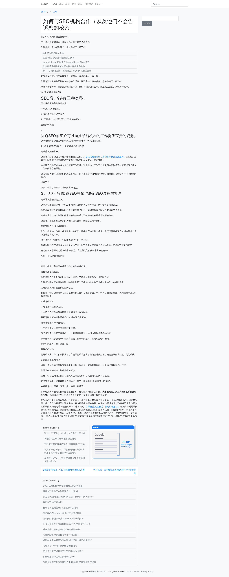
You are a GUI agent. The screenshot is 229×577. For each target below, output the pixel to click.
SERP (44, 3)
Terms (136, 571)
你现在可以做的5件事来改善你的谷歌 (60, 507)
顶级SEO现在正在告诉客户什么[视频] (61, 491)
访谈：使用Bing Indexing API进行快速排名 (64, 433)
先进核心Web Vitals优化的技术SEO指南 (62, 513)
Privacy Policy (147, 571)
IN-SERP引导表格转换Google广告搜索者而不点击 (67, 524)
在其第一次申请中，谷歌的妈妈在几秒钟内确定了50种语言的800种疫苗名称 (64, 451)
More (97, 4)
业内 (74, 4)
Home (54, 4)
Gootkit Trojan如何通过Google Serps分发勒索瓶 (66, 62)
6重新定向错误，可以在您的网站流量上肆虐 (64, 469)
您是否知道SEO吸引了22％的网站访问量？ (63, 551)
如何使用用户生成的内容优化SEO (59, 556)
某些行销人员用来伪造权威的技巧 (58, 57)
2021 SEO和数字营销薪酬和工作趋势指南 (63, 486)
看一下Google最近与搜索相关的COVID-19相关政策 (67, 70)
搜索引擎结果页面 (98, 571)
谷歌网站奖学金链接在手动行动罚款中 (61, 534)
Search (146, 23)
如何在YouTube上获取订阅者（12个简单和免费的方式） (64, 460)
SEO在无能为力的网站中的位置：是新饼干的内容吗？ (68, 496)
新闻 (67, 4)
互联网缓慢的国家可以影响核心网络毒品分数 (64, 66)
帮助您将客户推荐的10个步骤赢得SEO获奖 (64, 444)
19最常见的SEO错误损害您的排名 (60, 438)
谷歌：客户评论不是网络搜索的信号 (60, 545)
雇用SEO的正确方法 (52, 502)
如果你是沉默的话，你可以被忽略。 (103, 406)
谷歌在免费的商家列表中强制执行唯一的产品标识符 (67, 540)
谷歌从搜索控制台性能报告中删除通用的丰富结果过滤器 (69, 562)
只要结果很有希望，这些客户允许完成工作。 (104, 156)
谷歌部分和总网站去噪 (53, 53)
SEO (61, 4)
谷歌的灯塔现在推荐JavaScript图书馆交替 (63, 518)
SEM (80, 4)
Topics (129, 571)
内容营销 (89, 4)
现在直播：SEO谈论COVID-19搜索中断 (61, 529)
